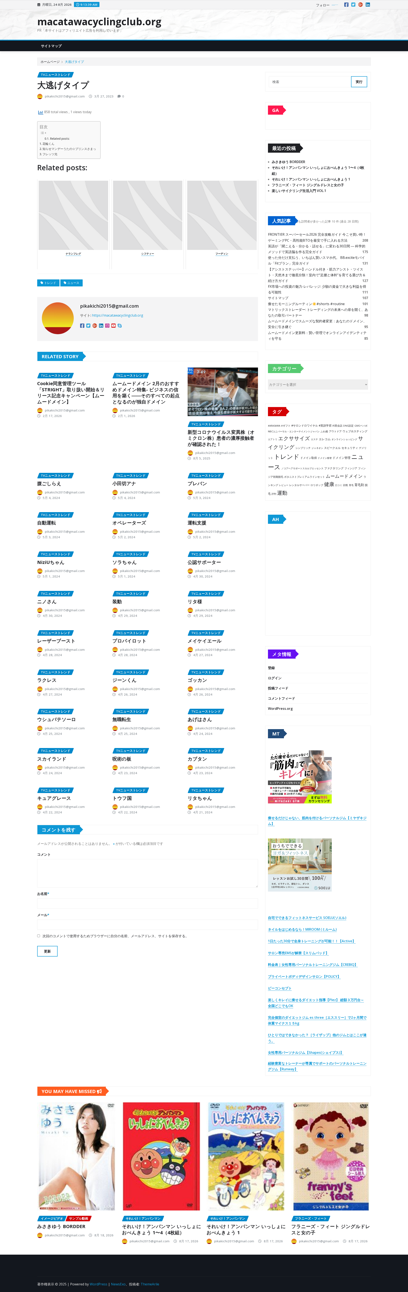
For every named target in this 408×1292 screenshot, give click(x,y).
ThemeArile (150, 1284)
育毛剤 (359, 485)
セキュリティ (349, 448)
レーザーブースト (56, 640)
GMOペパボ (360, 425)
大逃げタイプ (74, 61)
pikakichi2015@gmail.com (65, 96)
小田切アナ (124, 483)
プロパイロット (129, 640)
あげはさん (200, 719)
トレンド (50, 283)
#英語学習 (325, 425)
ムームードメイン (344, 476)
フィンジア (350, 468)
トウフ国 (122, 798)
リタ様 (195, 601)
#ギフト (285, 425)
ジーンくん (124, 680)
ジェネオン (317, 448)
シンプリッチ (303, 447)
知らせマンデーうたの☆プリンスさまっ (69, 149)
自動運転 (46, 522)
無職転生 (121, 719)
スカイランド (52, 758)
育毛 (351, 485)
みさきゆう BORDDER (288, 161)
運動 (282, 492)
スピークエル (332, 448)
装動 (117, 601)
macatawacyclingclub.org (99, 21)
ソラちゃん (124, 562)
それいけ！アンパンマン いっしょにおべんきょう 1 (311, 179)
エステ (314, 439)
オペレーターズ (129, 522)
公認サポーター (204, 562)
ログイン (275, 678)
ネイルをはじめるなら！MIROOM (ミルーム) (302, 929)
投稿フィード (278, 688)
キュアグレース (54, 798)
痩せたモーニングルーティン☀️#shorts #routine (306, 304)
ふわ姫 (324, 431)
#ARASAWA (274, 425)
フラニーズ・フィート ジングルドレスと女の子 (308, 185)
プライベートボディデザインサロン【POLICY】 (304, 976)
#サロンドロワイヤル (304, 425)
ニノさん (47, 601)
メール (43, 915)
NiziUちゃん (51, 562)
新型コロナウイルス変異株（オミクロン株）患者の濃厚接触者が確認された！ (221, 438)
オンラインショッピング (344, 439)
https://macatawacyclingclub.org (117, 315)
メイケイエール (205, 640)
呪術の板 (121, 758)
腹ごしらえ (49, 483)
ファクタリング (334, 468)
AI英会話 (337, 425)
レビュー (283, 485)
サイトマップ (51, 46)
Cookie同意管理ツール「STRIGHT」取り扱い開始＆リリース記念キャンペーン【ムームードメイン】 (71, 392)
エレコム (325, 439)
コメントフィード (281, 698)
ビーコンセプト (280, 988)
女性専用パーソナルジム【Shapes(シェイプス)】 (306, 1052)
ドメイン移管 (325, 457)
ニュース (73, 283)
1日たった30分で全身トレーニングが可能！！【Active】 (312, 941)
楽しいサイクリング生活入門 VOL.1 (299, 190)
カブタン (197, 758)
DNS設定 (348, 425)
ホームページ (50, 61)
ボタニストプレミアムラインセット (304, 476)
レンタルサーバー (299, 485)
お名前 (43, 893)
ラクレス (47, 680)
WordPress (98, 1284)
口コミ (338, 485)
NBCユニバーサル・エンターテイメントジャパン (294, 431)
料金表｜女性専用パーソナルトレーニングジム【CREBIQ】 (313, 964)
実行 (359, 81)
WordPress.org (280, 708)
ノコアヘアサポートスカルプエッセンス (302, 468)
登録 (271, 667)
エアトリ (272, 439)
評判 (274, 493)
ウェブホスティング (355, 431)
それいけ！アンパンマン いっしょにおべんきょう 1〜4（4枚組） (161, 1229)
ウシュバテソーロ (56, 719)
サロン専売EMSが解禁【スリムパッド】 (298, 953)
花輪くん (48, 144)
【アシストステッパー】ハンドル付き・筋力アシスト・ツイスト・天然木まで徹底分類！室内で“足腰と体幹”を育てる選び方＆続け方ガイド (317, 275)
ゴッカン (197, 680)
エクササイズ (294, 438)
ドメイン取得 (308, 458)
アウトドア (335, 431)
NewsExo (118, 1284)
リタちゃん (200, 798)
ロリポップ (316, 485)
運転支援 (197, 522)
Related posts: (60, 139)
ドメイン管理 (341, 458)
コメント (44, 854)
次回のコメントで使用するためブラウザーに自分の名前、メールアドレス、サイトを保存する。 (115, 936)
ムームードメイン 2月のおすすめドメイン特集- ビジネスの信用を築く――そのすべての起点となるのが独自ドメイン (146, 392)
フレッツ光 (49, 154)
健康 (329, 483)
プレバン (197, 483)
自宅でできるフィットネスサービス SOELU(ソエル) (307, 917)
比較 (345, 485)
